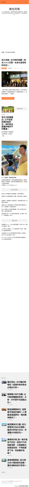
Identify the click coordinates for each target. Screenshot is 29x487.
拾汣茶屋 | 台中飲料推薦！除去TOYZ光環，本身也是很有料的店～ (14, 62)
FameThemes (10, 482)
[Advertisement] (14, 34)
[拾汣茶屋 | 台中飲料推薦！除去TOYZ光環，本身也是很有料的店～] (14, 79)
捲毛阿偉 (14, 9)
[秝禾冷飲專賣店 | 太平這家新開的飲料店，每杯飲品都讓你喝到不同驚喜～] (8, 109)
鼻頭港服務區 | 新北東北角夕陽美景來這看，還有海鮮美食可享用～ (17, 463)
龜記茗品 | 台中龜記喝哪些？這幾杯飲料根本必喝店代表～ (17, 385)
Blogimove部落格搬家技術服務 (21, 486)
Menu (4, 2)
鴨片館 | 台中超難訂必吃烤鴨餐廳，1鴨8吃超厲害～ (13, 193)
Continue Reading (8, 98)
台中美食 (4, 68)
